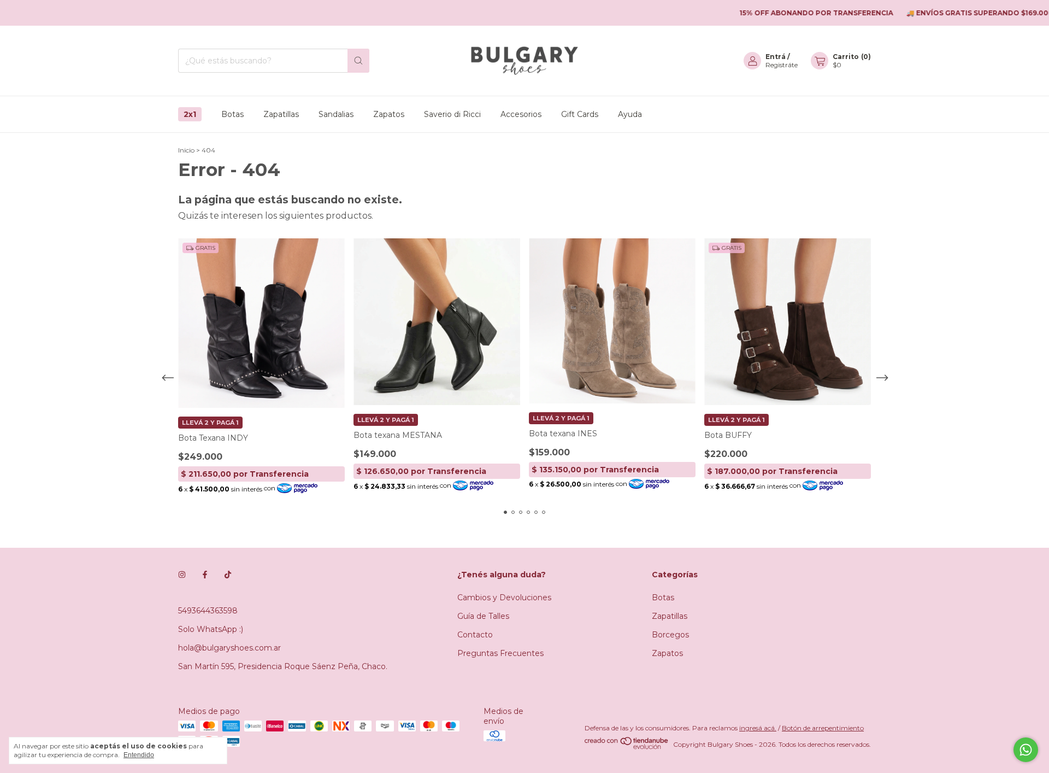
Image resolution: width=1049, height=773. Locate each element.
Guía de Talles (483, 616)
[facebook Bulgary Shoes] (205, 574)
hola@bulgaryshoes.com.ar (229, 648)
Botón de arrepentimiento (823, 728)
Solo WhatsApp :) (210, 629)
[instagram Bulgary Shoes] (182, 574)
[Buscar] (358, 61)
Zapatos (388, 114)
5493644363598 (208, 611)
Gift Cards (579, 114)
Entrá (775, 56)
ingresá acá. (757, 728)
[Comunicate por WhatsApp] (1025, 749)
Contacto (475, 635)
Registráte (781, 65)
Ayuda (630, 114)
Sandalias (336, 114)
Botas (232, 114)
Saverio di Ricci (452, 114)
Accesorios (520, 114)
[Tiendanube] (627, 747)
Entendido (138, 755)
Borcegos (670, 635)
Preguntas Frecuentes (500, 653)
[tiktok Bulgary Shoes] (228, 574)
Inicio (186, 150)
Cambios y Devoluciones (504, 597)
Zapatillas (281, 114)
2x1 (190, 114)
